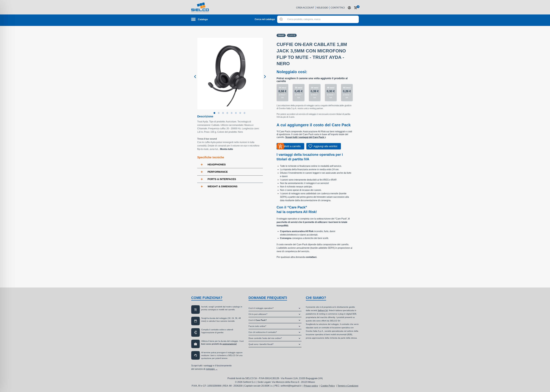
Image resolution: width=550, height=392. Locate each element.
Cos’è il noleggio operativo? (261, 308)
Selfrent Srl (323, 310)
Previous (195, 73)
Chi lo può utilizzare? (258, 314)
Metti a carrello (292, 146)
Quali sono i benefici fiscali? (261, 344)
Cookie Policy (328, 386)
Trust (281, 35)
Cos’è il (258, 320)
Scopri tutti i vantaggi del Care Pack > (305, 137)
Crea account (305, 7)
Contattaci (338, 7)
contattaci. (311, 257)
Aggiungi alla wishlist (325, 146)
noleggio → (212, 369)
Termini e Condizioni (347, 386)
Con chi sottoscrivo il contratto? (263, 332)
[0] (355, 7)
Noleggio (322, 7)
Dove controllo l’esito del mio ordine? (265, 338)
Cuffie (291, 35)
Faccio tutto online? (257, 326)
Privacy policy (311, 386)
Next (265, 73)
